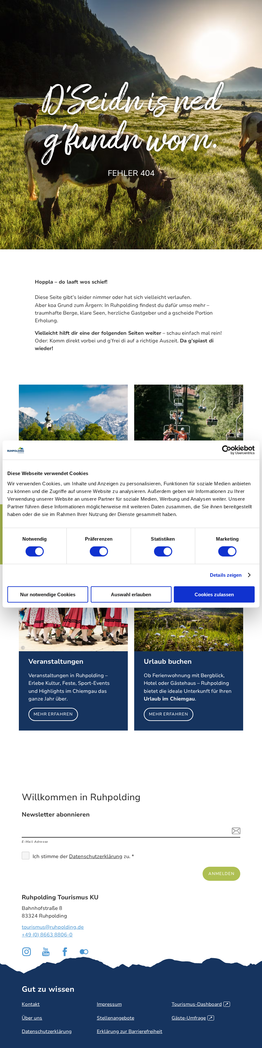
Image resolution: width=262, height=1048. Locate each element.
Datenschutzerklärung (95, 856)
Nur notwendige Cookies (47, 594)
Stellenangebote (115, 1018)
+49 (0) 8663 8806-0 (47, 934)
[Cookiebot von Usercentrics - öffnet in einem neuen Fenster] (227, 450)
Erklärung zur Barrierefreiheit (129, 1031)
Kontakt (31, 1004)
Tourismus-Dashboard (200, 1004)
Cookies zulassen (214, 594)
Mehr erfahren (73, 653)
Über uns (32, 1018)
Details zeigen (226, 575)
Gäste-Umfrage (192, 1018)
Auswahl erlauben (131, 594)
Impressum (109, 1004)
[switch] (99, 551)
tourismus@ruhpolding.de (53, 927)
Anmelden (221, 873)
